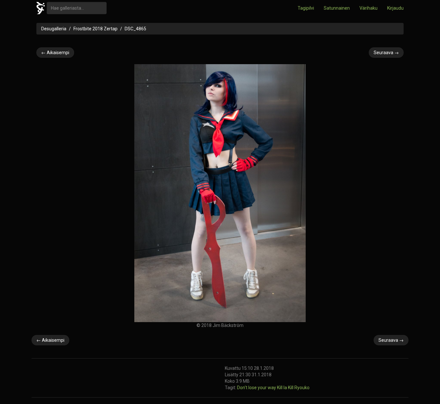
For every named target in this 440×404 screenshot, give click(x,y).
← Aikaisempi (55, 52)
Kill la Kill (285, 387)
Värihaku (368, 8)
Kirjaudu (395, 8)
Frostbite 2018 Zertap (95, 28)
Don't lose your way (257, 387)
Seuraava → (386, 52)
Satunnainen (337, 8)
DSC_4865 (135, 28)
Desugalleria (53, 28)
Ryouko (302, 387)
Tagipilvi (306, 8)
